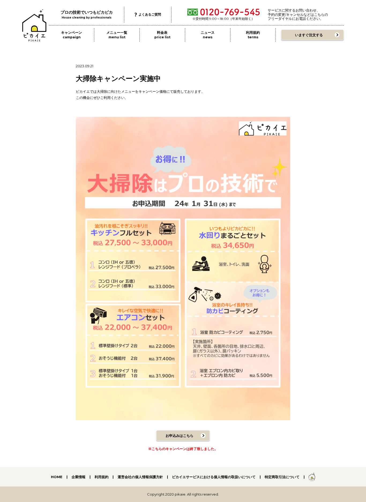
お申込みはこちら (179, 435)
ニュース (208, 34)
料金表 (162, 34)
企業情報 (78, 477)
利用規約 (253, 34)
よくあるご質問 (150, 14)
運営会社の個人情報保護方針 (140, 477)
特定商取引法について (282, 477)
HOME (56, 477)
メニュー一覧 (116, 34)
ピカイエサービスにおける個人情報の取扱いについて (214, 477)
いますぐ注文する (309, 35)
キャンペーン (71, 34)
